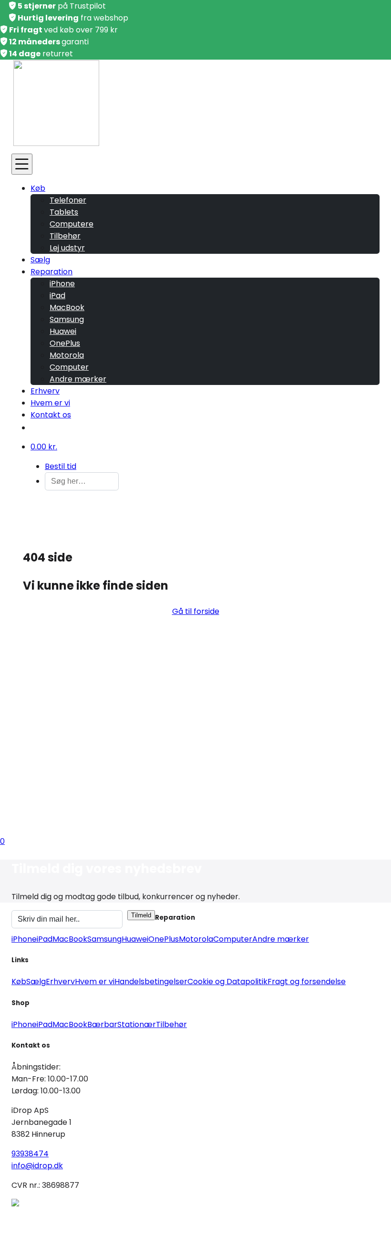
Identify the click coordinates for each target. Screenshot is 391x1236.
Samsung (67, 319)
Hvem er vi (50, 402)
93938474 (30, 1153)
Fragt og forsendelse (307, 981)
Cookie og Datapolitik (227, 981)
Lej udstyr (67, 247)
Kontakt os (51, 414)
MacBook (67, 307)
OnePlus (65, 343)
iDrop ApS (102, 1216)
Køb (38, 188)
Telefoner (68, 200)
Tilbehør (65, 235)
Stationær (136, 1024)
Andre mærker (78, 379)
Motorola (67, 355)
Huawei (63, 331)
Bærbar (102, 1024)
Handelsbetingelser (150, 981)
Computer (69, 367)
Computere (71, 223)
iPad (57, 295)
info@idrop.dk (37, 1165)
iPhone (62, 283)
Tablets (64, 212)
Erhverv (45, 390)
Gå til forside (195, 611)
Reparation (51, 271)
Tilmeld (141, 915)
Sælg (40, 259)
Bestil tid (60, 466)
